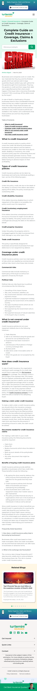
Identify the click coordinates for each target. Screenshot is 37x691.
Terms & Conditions (24, 674)
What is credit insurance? (14, 124)
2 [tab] (13, 606)
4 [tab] (17, 606)
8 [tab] (25, 606)
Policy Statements (12, 674)
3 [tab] (15, 606)
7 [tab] (23, 606)
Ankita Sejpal (6, 72)
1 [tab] (11, 606)
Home (4, 21)
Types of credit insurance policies (16, 126)
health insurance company (18, 392)
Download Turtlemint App (19, 7)
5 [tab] (19, 606)
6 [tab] (21, 606)
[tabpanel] (18, 586)
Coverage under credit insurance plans (18, 128)
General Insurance (14, 21)
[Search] (31, 47)
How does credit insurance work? (16, 134)
